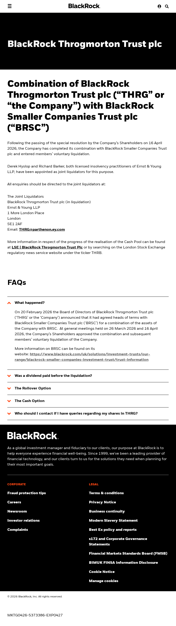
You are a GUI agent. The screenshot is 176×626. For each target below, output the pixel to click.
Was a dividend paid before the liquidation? (53, 376)
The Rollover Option (33, 388)
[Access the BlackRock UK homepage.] (33, 438)
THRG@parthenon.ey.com (42, 230)
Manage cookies (103, 581)
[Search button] (165, 6)
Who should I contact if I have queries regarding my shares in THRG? (76, 414)
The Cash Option (29, 401)
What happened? (29, 303)
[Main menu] (9, 6)
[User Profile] (158, 6)
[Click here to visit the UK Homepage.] (85, 6)
